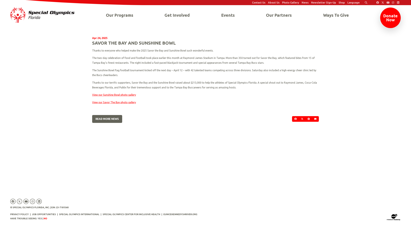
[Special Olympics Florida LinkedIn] (398, 2)
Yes (40, 218)
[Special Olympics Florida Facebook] (377, 2)
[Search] (366, 2)
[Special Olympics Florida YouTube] (387, 2)
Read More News (107, 118)
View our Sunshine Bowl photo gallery (114, 94)
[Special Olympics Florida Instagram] (393, 2)
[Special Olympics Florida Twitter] (382, 2)
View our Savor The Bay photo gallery (114, 102)
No (45, 218)
